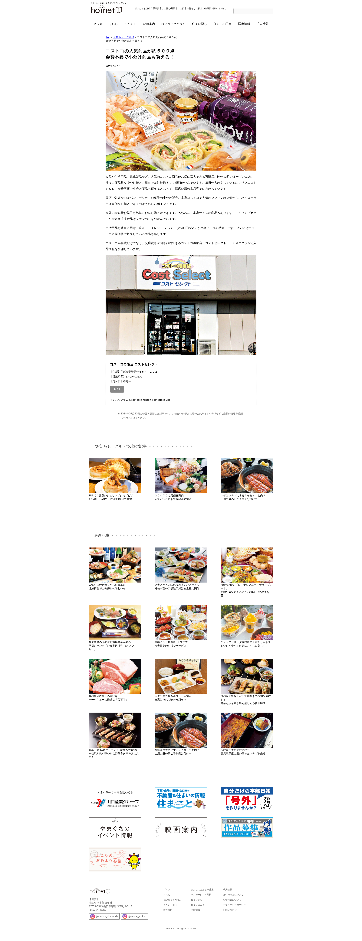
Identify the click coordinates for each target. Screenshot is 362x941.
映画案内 (149, 23)
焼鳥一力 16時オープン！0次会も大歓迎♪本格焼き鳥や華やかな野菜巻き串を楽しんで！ (114, 753)
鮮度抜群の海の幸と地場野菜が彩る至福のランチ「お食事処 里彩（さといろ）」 (111, 645)
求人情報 (263, 23)
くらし (113, 23)
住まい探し (199, 23)
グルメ (97, 23)
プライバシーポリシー (234, 904)
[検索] (271, 11)
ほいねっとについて (233, 894)
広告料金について (232, 899)
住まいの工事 (223, 23)
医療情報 (244, 23)
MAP (117, 389)
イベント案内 (170, 904)
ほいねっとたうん (173, 23)
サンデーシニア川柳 (201, 894)
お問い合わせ (230, 909)
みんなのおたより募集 (202, 889)
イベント (130, 23)
